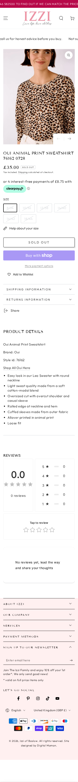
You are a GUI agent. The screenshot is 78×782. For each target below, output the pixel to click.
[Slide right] (69, 138)
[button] (61, 18)
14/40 (62, 208)
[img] (18, 485)
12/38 (44, 208)
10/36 (27, 208)
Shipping (23, 172)
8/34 (10, 208)
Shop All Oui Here (16, 368)
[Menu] (5, 18)
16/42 (11, 219)
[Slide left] (58, 138)
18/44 (28, 219)
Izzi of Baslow (28, 740)
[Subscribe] (72, 660)
